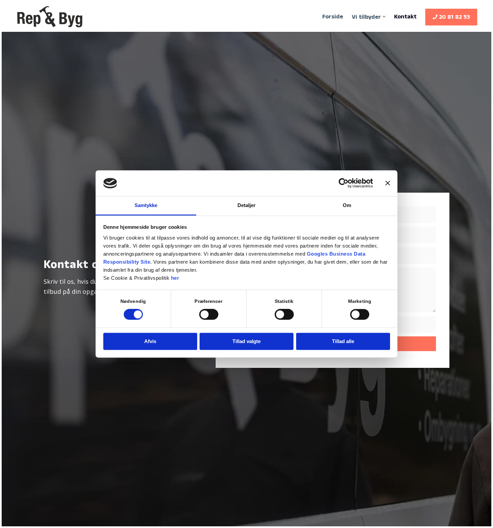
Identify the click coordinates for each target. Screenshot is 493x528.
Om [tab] (347, 205)
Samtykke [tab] (146, 205)
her (175, 278)
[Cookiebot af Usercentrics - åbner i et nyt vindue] (343, 183)
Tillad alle (343, 341)
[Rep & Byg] (49, 17)
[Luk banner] (387, 183)
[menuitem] (332, 17)
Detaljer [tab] (246, 205)
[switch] (208, 314)
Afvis (150, 341)
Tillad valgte (246, 341)
